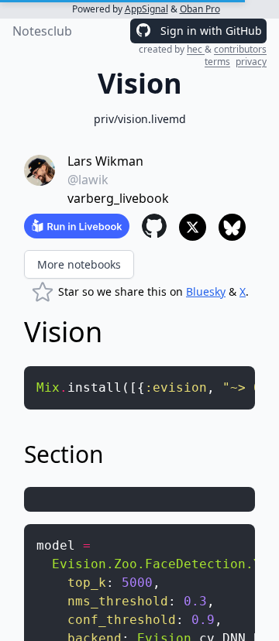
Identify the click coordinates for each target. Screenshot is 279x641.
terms (217, 61)
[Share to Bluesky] (232, 227)
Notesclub (42, 30)
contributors (240, 49)
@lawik (87, 179)
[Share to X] (192, 227)
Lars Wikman (105, 161)
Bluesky (206, 291)
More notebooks (79, 264)
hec (196, 49)
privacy (251, 61)
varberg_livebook (118, 198)
